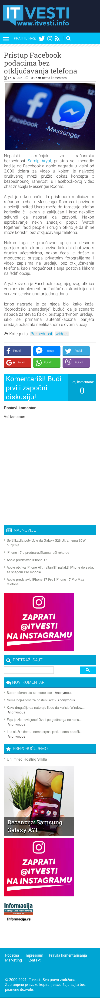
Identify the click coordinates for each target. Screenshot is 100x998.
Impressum (34, 955)
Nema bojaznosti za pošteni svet (30, 700)
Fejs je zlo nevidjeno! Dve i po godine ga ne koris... (44, 719)
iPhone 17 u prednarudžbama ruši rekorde (38, 552)
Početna (12, 955)
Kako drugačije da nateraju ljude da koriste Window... (46, 707)
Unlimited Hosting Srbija (27, 759)
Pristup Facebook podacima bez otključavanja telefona (40, 63)
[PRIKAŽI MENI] (6, 38)
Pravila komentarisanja (68, 955)
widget (62, 334)
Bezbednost (41, 334)
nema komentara (54, 78)
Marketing (13, 960)
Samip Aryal (39, 160)
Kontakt (34, 960)
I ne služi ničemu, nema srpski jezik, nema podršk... (45, 731)
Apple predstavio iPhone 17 (27, 559)
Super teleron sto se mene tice (29, 692)
